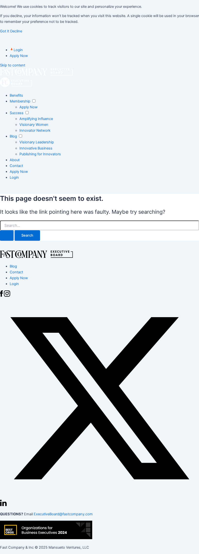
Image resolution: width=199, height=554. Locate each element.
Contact (16, 166)
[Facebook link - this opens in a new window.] (2, 295)
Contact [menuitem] (16, 272)
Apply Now (19, 56)
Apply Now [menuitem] (19, 278)
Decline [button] (16, 31)
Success (17, 113)
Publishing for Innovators (40, 154)
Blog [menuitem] (13, 266)
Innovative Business (35, 148)
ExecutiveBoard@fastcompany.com (63, 514)
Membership (20, 101)
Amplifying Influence (36, 119)
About (15, 160)
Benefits (16, 95)
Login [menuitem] (14, 284)
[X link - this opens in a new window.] (99, 497)
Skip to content (12, 65)
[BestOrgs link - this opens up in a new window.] (46, 538)
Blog (13, 136)
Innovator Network (34, 130)
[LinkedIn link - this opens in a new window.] (3, 505)
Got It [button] (5, 31)
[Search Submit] (7, 235)
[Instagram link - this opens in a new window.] (7, 295)
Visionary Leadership (36, 142)
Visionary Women (33, 124)
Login (18, 50)
